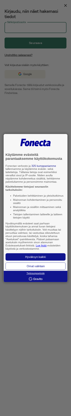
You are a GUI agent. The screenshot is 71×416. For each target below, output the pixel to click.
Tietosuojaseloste (36, 273)
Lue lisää (41, 245)
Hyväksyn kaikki (35, 256)
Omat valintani (35, 266)
